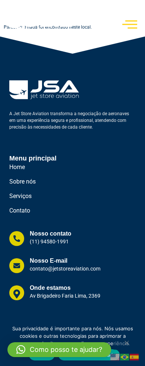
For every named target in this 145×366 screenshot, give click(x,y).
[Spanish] (134, 356)
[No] (126, 344)
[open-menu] (130, 24)
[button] (59, 349)
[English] (115, 356)
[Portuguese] (125, 356)
